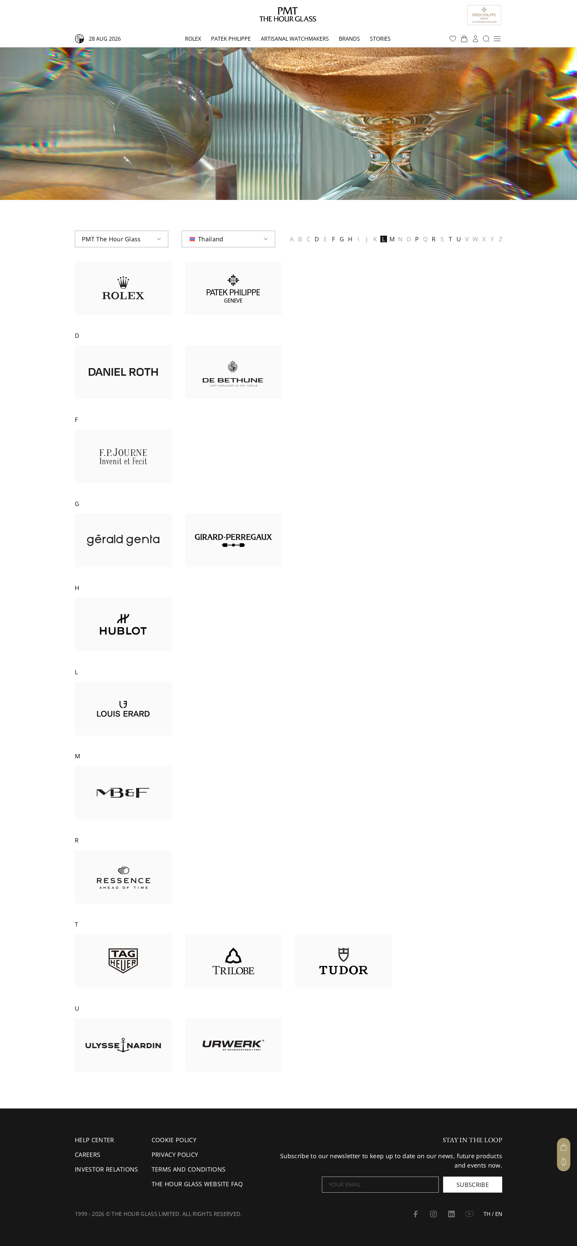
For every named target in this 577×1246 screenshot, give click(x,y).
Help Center (94, 1140)
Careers (87, 1155)
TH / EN (493, 1214)
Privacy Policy (175, 1155)
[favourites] (453, 39)
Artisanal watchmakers (295, 38)
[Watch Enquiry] (564, 1162)
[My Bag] (564, 1147)
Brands (349, 38)
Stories (380, 38)
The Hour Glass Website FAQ (197, 1184)
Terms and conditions (188, 1169)
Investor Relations (106, 1169)
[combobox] (121, 239)
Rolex (193, 38)
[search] (486, 38)
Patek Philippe (231, 38)
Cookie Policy (174, 1140)
